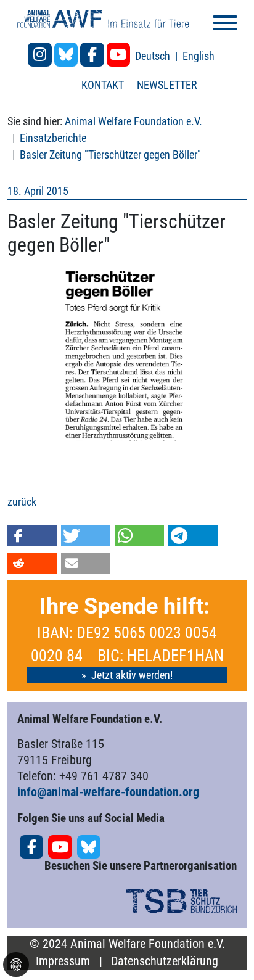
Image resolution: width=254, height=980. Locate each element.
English (198, 55)
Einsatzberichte (53, 137)
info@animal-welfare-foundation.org (108, 791)
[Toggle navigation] (225, 25)
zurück (21, 501)
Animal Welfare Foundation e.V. (133, 121)
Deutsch (154, 55)
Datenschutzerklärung (164, 961)
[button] (32, 535)
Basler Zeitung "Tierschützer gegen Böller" (110, 154)
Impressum (63, 961)
